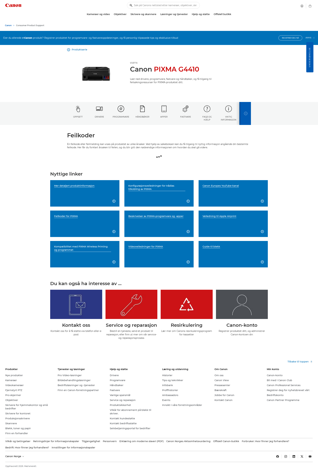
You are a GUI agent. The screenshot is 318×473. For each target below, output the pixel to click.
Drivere (99, 117)
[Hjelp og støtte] (211, 14)
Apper (164, 117)
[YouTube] (310, 456)
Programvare (121, 117)
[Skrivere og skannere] (157, 14)
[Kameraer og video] (111, 14)
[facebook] (277, 456)
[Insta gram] (285, 456)
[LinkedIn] (293, 456)
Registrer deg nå (290, 38)
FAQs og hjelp (207, 118)
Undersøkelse (310, 57)
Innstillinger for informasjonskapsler (73, 447)
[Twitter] (302, 456)
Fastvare (185, 117)
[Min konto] (302, 6)
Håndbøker (142, 117)
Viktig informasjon (228, 118)
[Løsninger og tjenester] (189, 14)
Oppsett (78, 117)
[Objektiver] (128, 14)
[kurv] (310, 6)
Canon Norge (13, 456)
